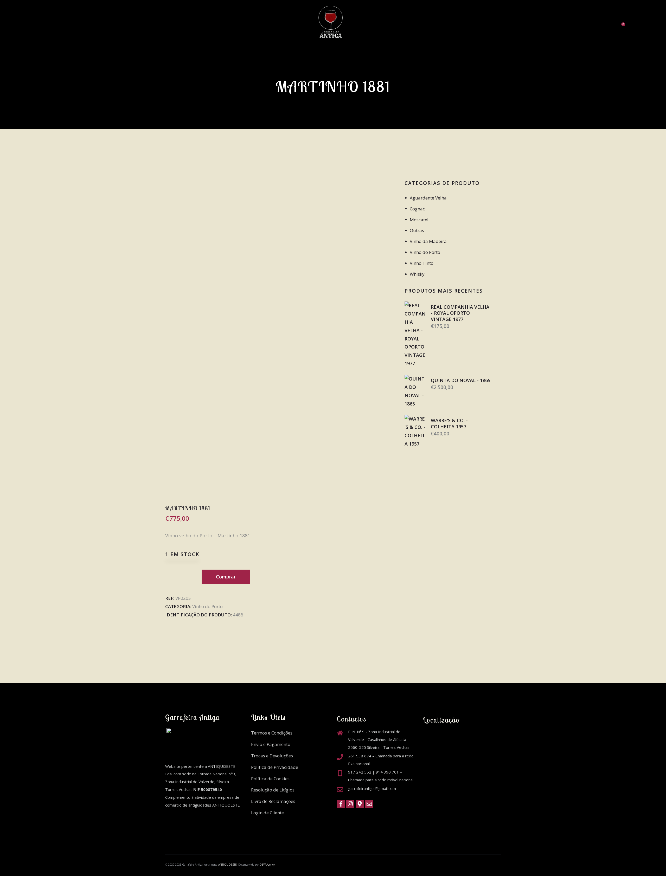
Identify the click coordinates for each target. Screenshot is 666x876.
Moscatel (419, 220)
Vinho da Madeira (428, 241)
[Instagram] (350, 804)
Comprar (226, 577)
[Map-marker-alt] (360, 804)
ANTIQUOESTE (227, 864)
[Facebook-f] (341, 804)
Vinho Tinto (421, 263)
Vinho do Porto (207, 606)
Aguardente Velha (428, 198)
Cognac (417, 209)
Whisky (417, 274)
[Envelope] (369, 804)
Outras (417, 230)
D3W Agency (267, 864)
